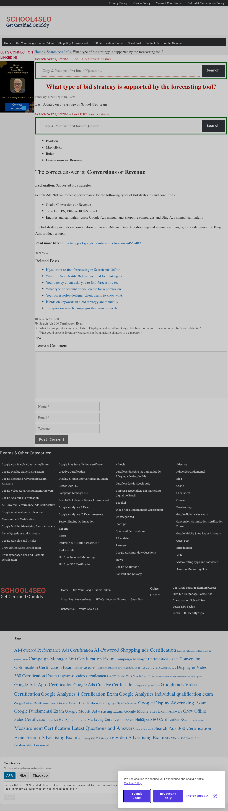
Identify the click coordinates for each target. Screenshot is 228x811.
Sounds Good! (137, 796)
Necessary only (168, 796)
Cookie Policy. (133, 783)
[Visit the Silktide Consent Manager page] (215, 796)
